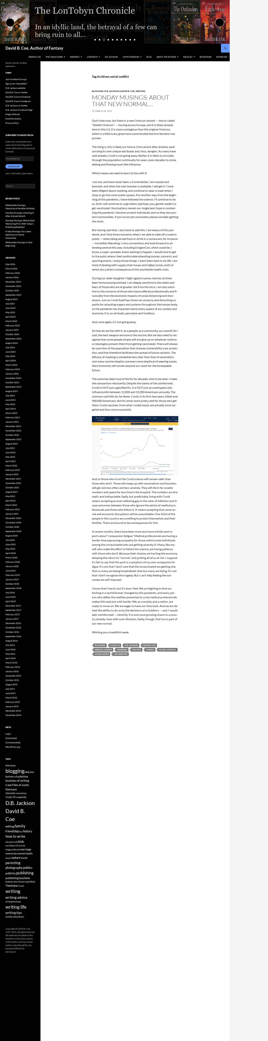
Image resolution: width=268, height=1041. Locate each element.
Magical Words (12, 114)
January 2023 (12, 421)
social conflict (167, 649)
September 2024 (13, 338)
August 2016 (11, 640)
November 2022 (13, 430)
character (10, 793)
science (150, 649)
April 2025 (10, 316)
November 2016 (13, 627)
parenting (12, 863)
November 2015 (13, 675)
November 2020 (13, 522)
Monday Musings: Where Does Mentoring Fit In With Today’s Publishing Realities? (20, 223)
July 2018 (10, 592)
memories (11, 853)
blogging (100, 645)
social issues (102, 654)
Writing (140, 91)
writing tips (13, 913)
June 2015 (10, 693)
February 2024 (12, 369)
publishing (25, 872)
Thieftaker (11, 885)
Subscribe (14, 166)
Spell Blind (30, 881)
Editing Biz (221, 57)
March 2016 (11, 662)
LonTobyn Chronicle (15, 845)
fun (21, 831)
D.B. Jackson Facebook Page (18, 110)
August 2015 (11, 684)
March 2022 (11, 465)
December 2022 (13, 426)
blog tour (29, 771)
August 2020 (11, 535)
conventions (21, 793)
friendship (12, 831)
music (8, 858)
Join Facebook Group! (16, 79)
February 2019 (12, 575)
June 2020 (10, 544)
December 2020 (13, 518)
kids (21, 841)
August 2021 (11, 491)
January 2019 (12, 579)
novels (24, 857)
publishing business (17, 878)
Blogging (98, 91)
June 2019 (10, 570)
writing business (13, 901)
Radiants (74, 57)
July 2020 (10, 540)
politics (136, 649)
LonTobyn (92, 57)
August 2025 (11, 299)
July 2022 (10, 448)
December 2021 (13, 478)
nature (15, 858)
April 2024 (10, 360)
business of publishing (16, 776)
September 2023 (13, 386)
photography (14, 868)
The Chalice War (54, 57)
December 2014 (13, 710)
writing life (15, 906)
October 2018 (12, 583)
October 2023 (12, 382)
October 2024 (12, 334)
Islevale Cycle (11, 842)
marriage (25, 849)
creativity (21, 797)
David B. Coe (34, 57)
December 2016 (13, 623)
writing (12, 891)
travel (21, 886)
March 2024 (11, 365)
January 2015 (12, 706)
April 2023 (10, 408)
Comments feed (12, 742)
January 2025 (12, 330)
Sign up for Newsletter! (16, 83)
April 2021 (10, 500)
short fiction (19, 881)
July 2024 (10, 347)
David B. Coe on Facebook (17, 96)
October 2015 (12, 680)
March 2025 (11, 321)
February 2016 (12, 667)
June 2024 (10, 351)
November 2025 (13, 286)
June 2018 (10, 597)
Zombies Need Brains (14, 917)
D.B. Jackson (111, 57)
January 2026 (12, 277)
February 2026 (12, 273)
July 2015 (10, 688)
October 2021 (12, 487)
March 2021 (11, 505)
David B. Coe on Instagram (18, 101)
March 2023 (11, 413)
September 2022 (13, 439)
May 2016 (10, 653)
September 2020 (13, 531)
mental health (25, 853)
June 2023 (10, 400)
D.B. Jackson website (15, 88)
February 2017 (12, 614)
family (20, 826)
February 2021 (12, 509)
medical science (103, 649)
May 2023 (10, 404)
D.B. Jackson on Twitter (16, 105)
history (27, 831)
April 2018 (10, 601)
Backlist (187, 57)
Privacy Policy (12, 123)
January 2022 (12, 474)
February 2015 (12, 702)
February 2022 (12, 470)
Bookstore (205, 57)
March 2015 (11, 697)
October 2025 (12, 290)
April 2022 (10, 461)
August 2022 (11, 443)
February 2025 (12, 325)
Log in (8, 733)
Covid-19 (115, 645)
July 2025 (10, 303)
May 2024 (10, 356)
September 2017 (13, 610)
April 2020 (10, 553)
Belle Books (10, 765)
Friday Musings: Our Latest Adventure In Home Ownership (18, 234)
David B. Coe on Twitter (16, 92)
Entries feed (11, 738)
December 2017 (13, 605)
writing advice (16, 897)
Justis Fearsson (131, 57)
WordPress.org (12, 746)
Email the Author (13, 118)
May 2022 (10, 456)
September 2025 (13, 294)
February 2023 (12, 417)
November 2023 (13, 378)
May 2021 (10, 496)
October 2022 (12, 435)
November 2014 (13, 715)
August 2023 (11, 391)
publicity (10, 873)
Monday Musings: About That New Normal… (130, 101)
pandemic (122, 649)
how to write (15, 836)
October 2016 (12, 632)
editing (9, 826)
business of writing (17, 780)
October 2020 (12, 527)
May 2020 (10, 548)
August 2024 (11, 343)
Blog (149, 57)
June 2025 (10, 308)
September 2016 (13, 636)
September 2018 (13, 588)
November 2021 (13, 483)
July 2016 (10, 645)
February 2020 (12, 562)
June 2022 (10, 452)
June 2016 (10, 649)
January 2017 (12, 618)
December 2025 (13, 281)
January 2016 (12, 671)
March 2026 (11, 268)
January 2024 (12, 373)
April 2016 (10, 658)
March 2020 (11, 557)
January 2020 (12, 566)
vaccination (120, 654)
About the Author (166, 57)
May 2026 (10, 264)
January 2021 (12, 513)
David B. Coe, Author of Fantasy (34, 48)
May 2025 (10, 312)
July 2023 (10, 395)
